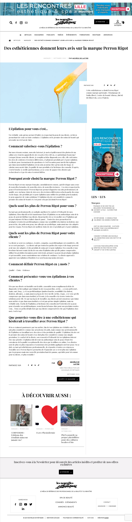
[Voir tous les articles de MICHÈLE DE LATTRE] (59, 363)
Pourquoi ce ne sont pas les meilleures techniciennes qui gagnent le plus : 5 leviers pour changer (105, 209)
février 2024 (24, 429)
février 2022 (49, 429)
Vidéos (60, 35)
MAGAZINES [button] (39, 35)
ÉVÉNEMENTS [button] (71, 35)
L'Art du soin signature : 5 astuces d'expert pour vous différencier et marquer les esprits (106, 228)
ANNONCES (108, 35)
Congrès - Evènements (66, 502)
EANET (107, 518)
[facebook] (104, 85)
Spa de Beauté (66, 497)
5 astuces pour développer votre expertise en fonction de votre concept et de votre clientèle (106, 248)
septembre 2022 (60, 58)
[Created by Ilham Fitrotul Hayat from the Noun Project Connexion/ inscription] (117, 21)
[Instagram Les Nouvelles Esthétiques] (20, 504)
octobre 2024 (66, 431)
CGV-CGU (90, 518)
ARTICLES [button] (27, 35)
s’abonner (112, 506)
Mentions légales (53, 518)
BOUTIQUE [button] (96, 35)
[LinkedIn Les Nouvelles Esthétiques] (23, 509)
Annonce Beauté (66, 506)
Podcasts (51, 35)
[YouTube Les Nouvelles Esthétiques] (25, 504)
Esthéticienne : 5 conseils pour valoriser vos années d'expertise (106, 219)
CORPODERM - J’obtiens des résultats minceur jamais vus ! (19, 436)
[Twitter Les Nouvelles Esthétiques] (30, 504)
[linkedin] (111, 85)
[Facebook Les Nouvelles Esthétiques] (15, 504)
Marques (47, 58)
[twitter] (107, 85)
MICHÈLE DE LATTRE (80, 58)
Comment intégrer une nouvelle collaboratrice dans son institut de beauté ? (107, 238)
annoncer (101, 506)
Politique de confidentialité (73, 518)
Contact (107, 502)
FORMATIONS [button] (85, 35)
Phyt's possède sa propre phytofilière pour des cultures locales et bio (70, 439)
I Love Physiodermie (45, 432)
